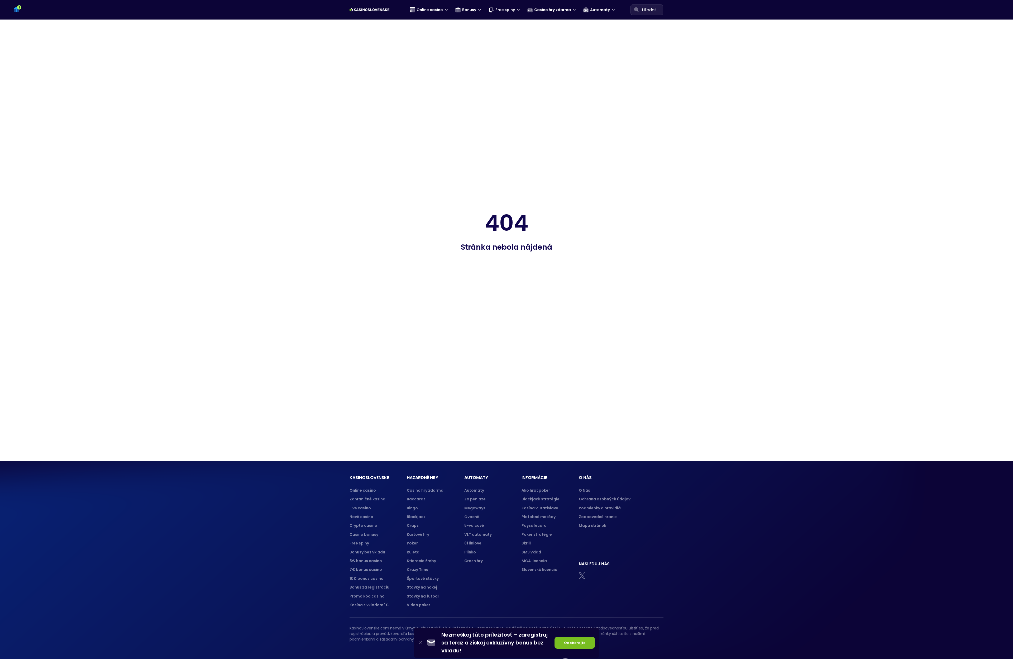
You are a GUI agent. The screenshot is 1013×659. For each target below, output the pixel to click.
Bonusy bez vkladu (367, 552)
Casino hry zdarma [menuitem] (552, 9)
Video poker (418, 605)
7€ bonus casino (366, 569)
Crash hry (473, 560)
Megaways (474, 508)
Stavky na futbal (423, 596)
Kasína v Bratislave (540, 508)
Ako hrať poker (536, 490)
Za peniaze (475, 499)
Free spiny (359, 543)
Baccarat (416, 499)
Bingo (412, 508)
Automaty (474, 490)
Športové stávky (423, 578)
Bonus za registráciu (369, 587)
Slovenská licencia (539, 569)
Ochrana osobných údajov (604, 499)
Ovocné (471, 516)
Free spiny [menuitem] (505, 9)
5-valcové (474, 525)
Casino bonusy (364, 534)
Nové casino (361, 516)
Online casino (363, 490)
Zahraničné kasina (367, 499)
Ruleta (413, 552)
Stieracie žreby (421, 560)
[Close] (420, 643)
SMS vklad (531, 552)
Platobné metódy (539, 516)
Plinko (470, 552)
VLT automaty (478, 534)
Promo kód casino (367, 596)
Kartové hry (418, 534)
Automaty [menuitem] (600, 9)
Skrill (526, 543)
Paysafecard (534, 525)
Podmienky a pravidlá (600, 508)
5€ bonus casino (366, 560)
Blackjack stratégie (541, 499)
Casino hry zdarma (425, 490)
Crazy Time (417, 569)
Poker (412, 543)
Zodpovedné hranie (598, 516)
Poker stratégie (537, 534)
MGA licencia (534, 560)
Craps (413, 525)
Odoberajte (574, 642)
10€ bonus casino (367, 578)
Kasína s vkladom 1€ (369, 605)
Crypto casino (363, 525)
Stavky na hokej (422, 587)
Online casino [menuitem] (430, 9)
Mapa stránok (592, 525)
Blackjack (416, 516)
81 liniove (472, 543)
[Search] (636, 9)
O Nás (584, 490)
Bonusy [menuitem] (469, 9)
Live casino (360, 508)
